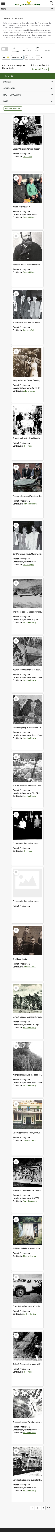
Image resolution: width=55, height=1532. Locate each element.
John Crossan (29, 391)
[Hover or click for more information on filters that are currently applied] (47, 65)
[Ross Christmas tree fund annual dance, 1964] (27, 304)
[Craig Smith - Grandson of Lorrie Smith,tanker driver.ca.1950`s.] (27, 1288)
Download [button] (15, 49)
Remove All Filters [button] (39, 69)
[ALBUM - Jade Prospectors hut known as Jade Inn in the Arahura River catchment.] (27, 1230)
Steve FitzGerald (30, 1140)
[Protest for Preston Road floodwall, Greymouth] (27, 420)
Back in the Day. (29, 1314)
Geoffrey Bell (28, 330)
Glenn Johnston (29, 1256)
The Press (27, 157)
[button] (27, 49)
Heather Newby (29, 622)
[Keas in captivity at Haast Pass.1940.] (27, 709)
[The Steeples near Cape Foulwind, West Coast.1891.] (27, 593)
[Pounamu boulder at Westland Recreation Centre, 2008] (27, 477)
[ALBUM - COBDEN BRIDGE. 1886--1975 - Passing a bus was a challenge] (27, 1172)
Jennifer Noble (29, 967)
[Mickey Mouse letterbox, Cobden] (27, 130)
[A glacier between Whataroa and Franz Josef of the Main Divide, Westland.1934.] (27, 1403)
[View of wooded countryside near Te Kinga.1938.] (27, 998)
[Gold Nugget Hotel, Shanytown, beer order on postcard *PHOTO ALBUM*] (27, 1114)
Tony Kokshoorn (30, 504)
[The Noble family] (27, 940)
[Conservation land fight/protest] (27, 825)
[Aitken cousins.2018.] (27, 188)
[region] (27, 93)
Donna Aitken (28, 217)
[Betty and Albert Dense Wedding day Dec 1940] (27, 362)
